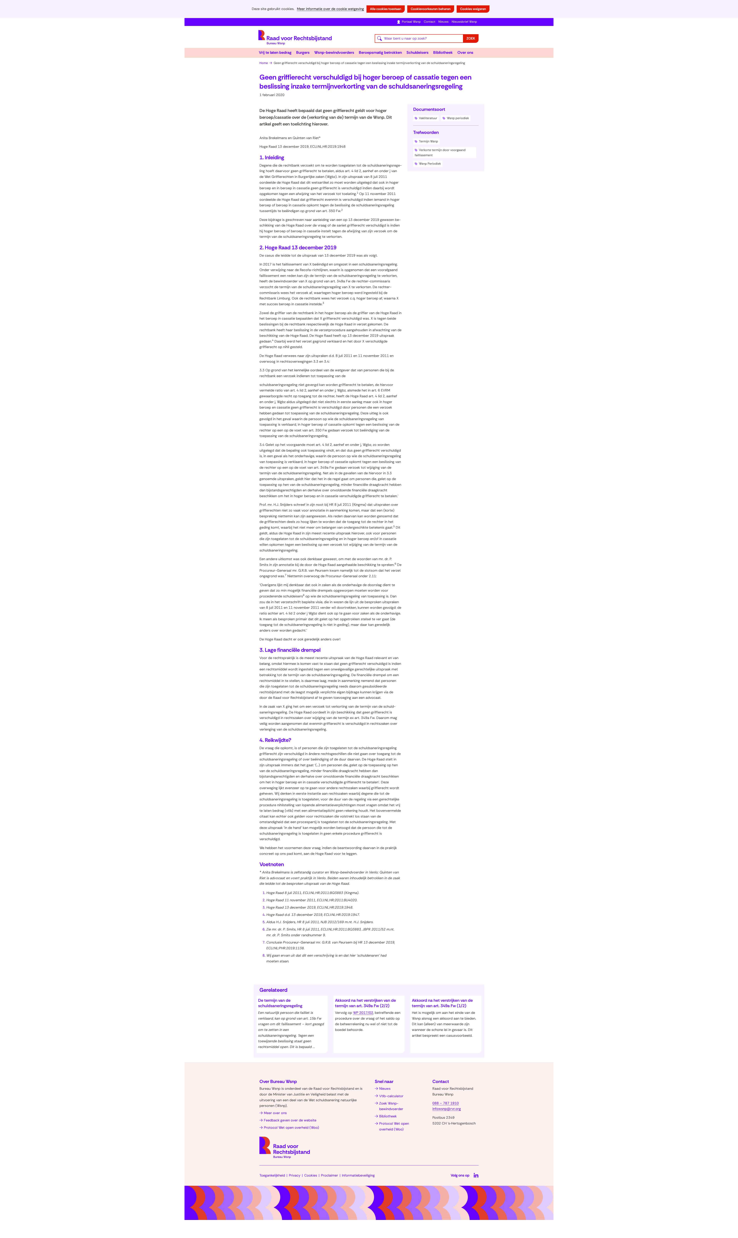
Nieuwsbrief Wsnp (464, 22)
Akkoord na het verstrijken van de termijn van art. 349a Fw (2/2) (365, 1003)
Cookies (310, 1175)
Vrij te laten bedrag (275, 52)
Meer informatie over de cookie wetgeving (330, 9)
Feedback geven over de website (290, 1120)
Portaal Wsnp (411, 22)
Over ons (465, 52)
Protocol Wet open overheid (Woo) (291, 1127)
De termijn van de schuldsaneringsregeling (280, 1003)
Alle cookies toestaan (385, 9)
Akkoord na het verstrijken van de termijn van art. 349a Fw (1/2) (442, 1003)
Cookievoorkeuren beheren (431, 9)
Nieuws (443, 22)
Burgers (303, 52)
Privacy (294, 1175)
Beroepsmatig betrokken (380, 52)
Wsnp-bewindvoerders (334, 52)
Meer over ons (275, 1113)
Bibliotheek (443, 52)
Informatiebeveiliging (358, 1175)
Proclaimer (329, 1175)
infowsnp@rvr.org (446, 1108)
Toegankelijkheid (272, 1175)
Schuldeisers (417, 52)
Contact (429, 22)
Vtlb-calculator (391, 1096)
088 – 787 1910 (445, 1103)
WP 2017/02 (363, 1012)
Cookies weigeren (473, 9)
